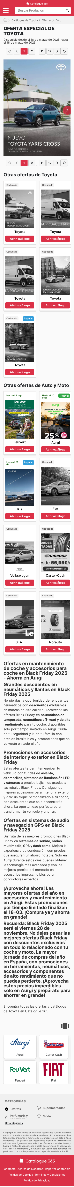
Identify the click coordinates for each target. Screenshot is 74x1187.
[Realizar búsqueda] (67, 10)
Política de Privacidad (37, 1180)
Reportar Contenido (57, 1168)
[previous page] (16, 51)
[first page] (9, 51)
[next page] (57, 51)
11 (42, 51)
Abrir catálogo (20, 238)
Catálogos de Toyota (25, 20)
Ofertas (47, 20)
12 (50, 51)
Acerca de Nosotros (30, 1168)
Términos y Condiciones (50, 1174)
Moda (47, 1116)
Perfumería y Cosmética (19, 1117)
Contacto (10, 1168)
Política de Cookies (21, 1174)
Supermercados (54, 1108)
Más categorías (14, 1123)
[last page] (64, 51)
